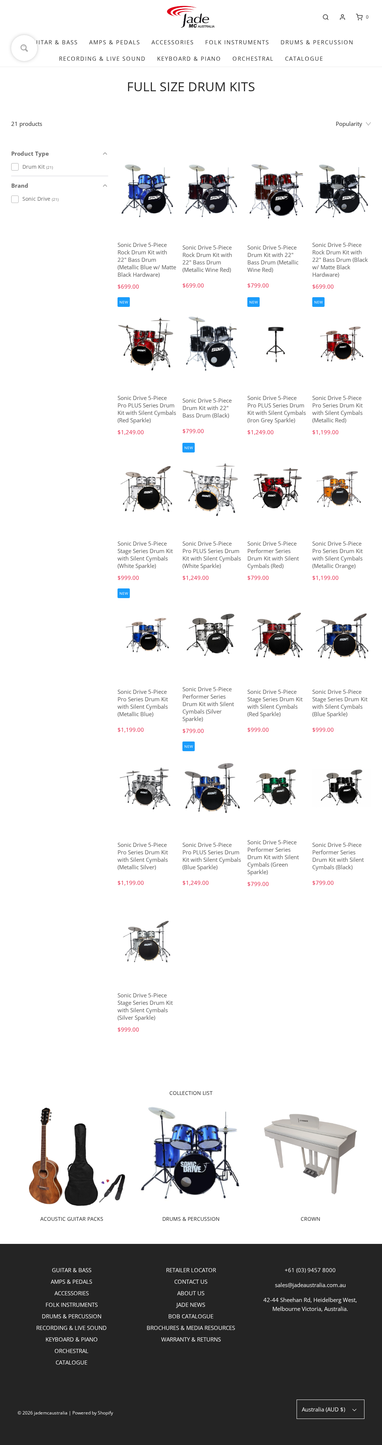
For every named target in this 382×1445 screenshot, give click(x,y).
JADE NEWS (190, 1304)
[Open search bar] (325, 17)
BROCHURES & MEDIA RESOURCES (191, 1327)
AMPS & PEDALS (114, 42)
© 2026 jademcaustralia (43, 1413)
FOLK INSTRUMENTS (237, 42)
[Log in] (342, 17)
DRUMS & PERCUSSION (317, 42)
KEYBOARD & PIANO (189, 58)
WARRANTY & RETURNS (191, 1339)
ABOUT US (190, 1293)
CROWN (310, 1218)
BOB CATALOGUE (190, 1316)
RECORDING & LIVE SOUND (102, 58)
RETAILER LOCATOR (191, 1270)
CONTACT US (190, 1281)
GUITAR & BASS (53, 42)
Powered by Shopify (92, 1413)
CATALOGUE (304, 58)
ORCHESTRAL (253, 58)
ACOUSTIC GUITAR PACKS (71, 1218)
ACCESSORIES (172, 42)
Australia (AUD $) (324, 1409)
